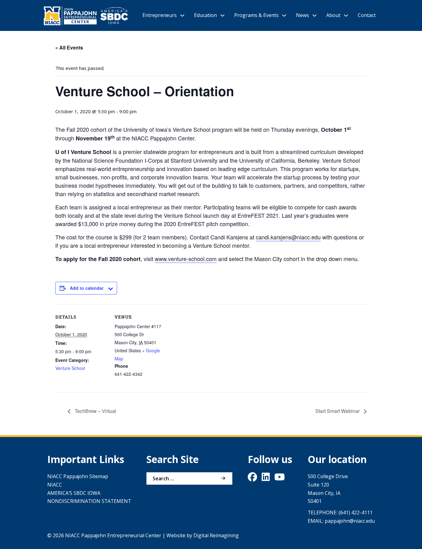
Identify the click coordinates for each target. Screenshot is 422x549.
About (333, 15)
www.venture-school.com (186, 259)
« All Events (69, 47)
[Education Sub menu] (222, 15)
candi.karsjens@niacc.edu (288, 237)
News (302, 15)
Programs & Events (256, 15)
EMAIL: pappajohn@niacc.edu (341, 520)
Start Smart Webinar (338, 410)
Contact (367, 15)
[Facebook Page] (252, 478)
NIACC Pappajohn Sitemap (77, 476)
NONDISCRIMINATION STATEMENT (89, 501)
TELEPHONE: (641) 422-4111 (340, 512)
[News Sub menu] (314, 15)
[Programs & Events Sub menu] (284, 15)
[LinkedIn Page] (266, 478)
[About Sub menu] (346, 15)
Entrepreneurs (159, 15)
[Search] (223, 478)
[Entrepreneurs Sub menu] (182, 15)
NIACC (54, 484)
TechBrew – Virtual (95, 410)
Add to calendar (86, 288)
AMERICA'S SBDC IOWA (73, 493)
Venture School (70, 368)
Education (205, 15)
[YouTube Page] (279, 478)
